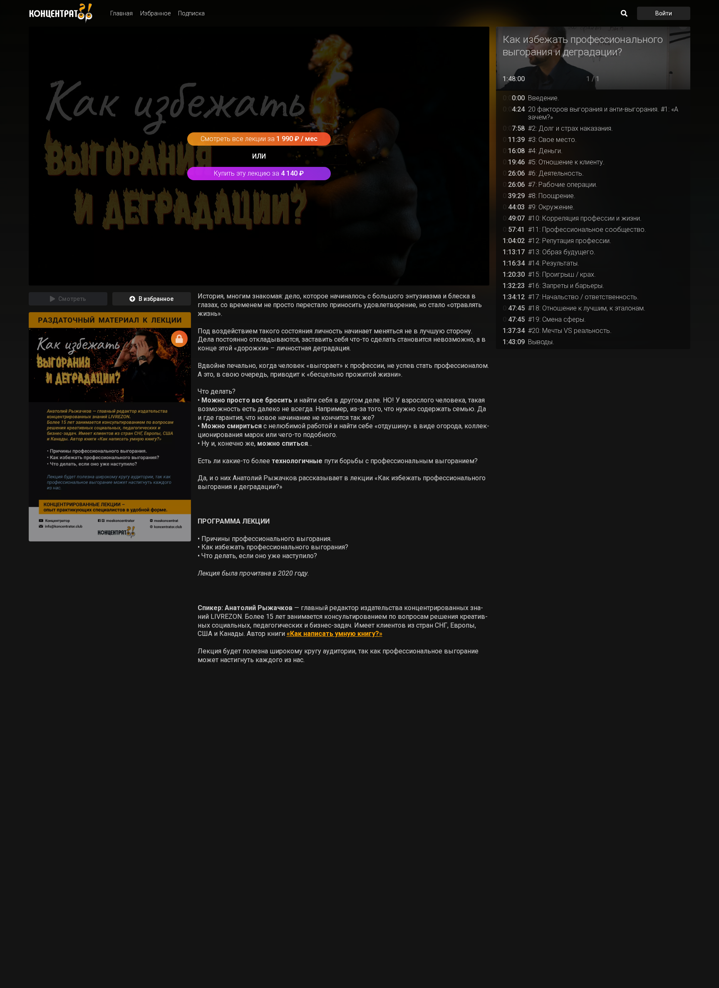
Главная (121, 13)
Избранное (155, 13)
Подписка (191, 13)
